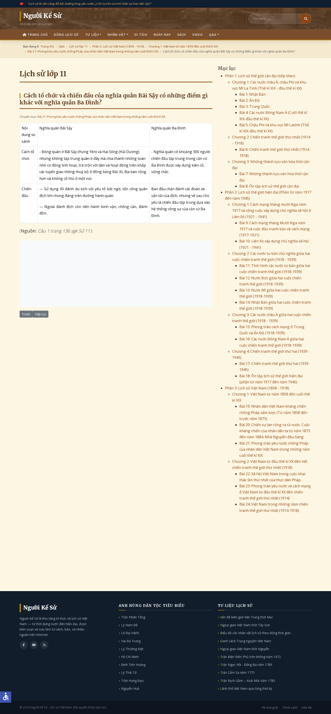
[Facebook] (24, 645)
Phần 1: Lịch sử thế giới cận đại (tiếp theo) (260, 75)
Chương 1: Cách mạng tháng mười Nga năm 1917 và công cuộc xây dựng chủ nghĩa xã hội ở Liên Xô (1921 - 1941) (271, 210)
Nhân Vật (117, 34)
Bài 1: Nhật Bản (252, 94)
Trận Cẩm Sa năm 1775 (237, 672)
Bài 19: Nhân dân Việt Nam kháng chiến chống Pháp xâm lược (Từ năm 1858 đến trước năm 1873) (273, 412)
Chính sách (289, 707)
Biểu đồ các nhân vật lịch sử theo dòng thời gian (255, 633)
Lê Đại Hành (130, 633)
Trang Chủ (37, 34)
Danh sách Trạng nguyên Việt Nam (245, 641)
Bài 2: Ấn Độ (249, 100)
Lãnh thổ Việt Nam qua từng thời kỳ (246, 688)
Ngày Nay (162, 34)
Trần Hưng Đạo (132, 680)
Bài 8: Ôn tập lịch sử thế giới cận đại (269, 186)
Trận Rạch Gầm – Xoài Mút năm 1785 (247, 680)
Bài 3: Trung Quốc (254, 106)
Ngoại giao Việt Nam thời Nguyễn (244, 649)
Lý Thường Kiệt (132, 649)
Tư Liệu (92, 34)
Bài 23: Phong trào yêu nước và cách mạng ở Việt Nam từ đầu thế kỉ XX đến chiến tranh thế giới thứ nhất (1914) (275, 492)
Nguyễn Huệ (130, 688)
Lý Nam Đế (129, 625)
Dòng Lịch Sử (66, 34)
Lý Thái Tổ (128, 672)
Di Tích (140, 34)
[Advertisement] (116, 273)
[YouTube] (34, 645)
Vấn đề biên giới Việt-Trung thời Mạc (246, 617)
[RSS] (44, 645)
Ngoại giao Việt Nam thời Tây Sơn (245, 625)
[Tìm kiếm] (306, 18)
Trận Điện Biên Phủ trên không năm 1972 (250, 657)
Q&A (212, 34)
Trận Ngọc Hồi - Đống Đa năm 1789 (246, 664)
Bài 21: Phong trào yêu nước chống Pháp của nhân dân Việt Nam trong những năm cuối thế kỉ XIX (101, 117)
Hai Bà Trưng (131, 641)
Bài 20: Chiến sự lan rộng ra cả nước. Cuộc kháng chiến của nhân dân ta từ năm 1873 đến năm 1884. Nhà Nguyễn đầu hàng (274, 430)
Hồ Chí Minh (130, 657)
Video (197, 34)
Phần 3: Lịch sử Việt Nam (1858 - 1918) (257, 388)
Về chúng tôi (270, 707)
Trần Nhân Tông (133, 617)
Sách (181, 34)
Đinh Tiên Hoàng (133, 664)
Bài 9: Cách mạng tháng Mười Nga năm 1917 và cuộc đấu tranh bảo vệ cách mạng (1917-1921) (274, 228)
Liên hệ (306, 707)
